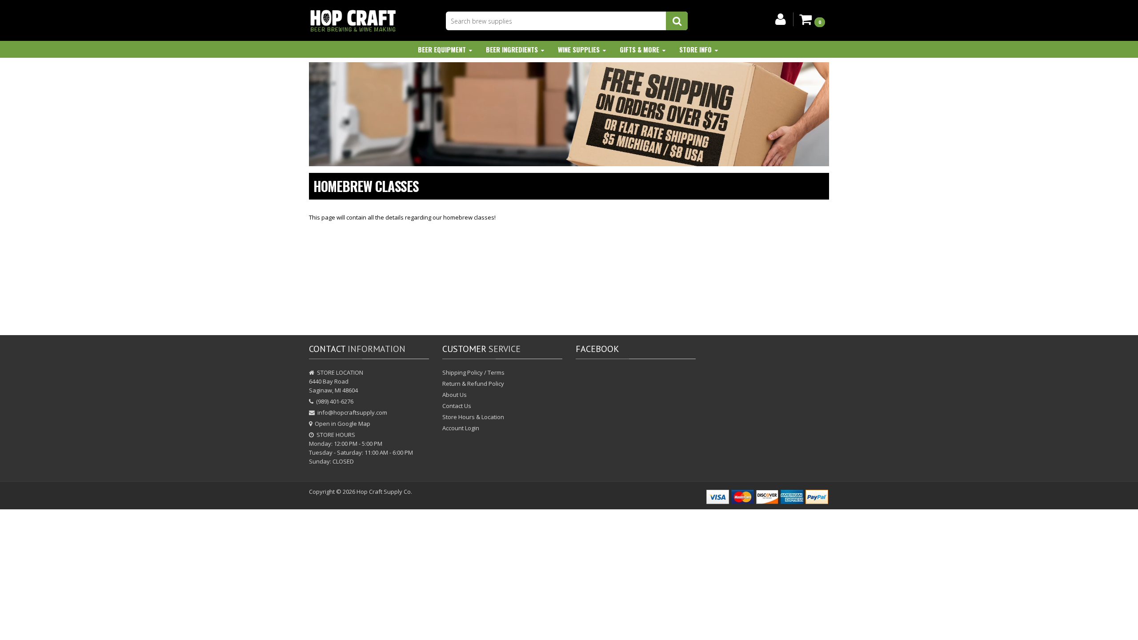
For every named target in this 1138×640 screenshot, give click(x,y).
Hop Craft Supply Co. (384, 492)
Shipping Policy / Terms (473, 372)
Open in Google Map (342, 424)
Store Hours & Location (473, 417)
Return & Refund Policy (473, 384)
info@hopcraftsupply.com (352, 412)
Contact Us (456, 406)
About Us (454, 395)
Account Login (460, 428)
